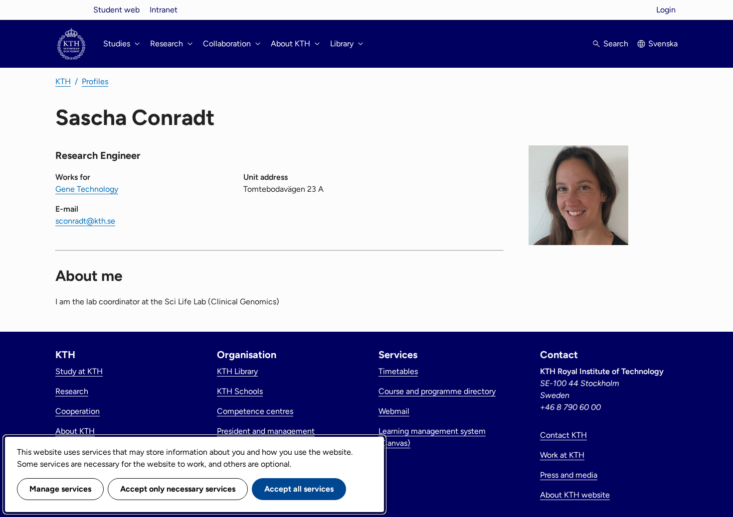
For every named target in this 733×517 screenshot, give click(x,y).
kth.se (71, 9)
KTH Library (237, 371)
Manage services (60, 489)
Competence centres (255, 411)
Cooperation (77, 411)
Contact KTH (563, 435)
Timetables (398, 371)
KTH (63, 81)
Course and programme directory (437, 391)
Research (71, 391)
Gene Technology (86, 189)
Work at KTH (562, 455)
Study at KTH (79, 371)
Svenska (663, 43)
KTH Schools (240, 391)
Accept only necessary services (177, 489)
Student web (116, 9)
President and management (266, 431)
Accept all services (299, 489)
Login (666, 9)
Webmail (393, 411)
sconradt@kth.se (85, 221)
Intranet (164, 9)
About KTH (75, 431)
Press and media (568, 475)
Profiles (95, 81)
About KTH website (575, 495)
